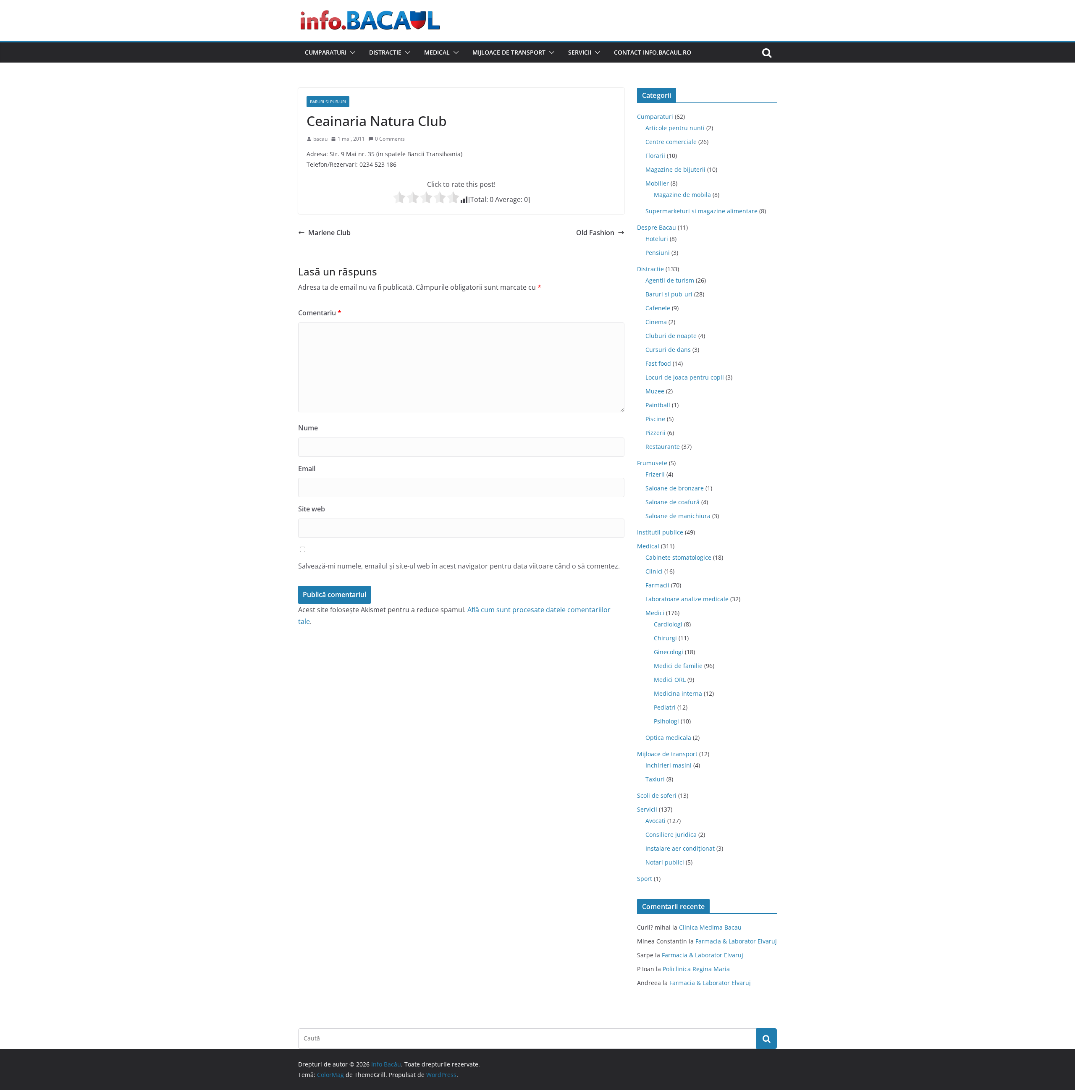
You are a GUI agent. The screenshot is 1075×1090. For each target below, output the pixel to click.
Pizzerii (655, 433)
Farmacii (657, 585)
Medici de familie (678, 666)
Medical (437, 52)
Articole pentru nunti (675, 128)
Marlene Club (329, 232)
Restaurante (662, 447)
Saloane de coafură (672, 502)
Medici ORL (670, 680)
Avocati (655, 821)
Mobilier (657, 183)
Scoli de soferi (656, 795)
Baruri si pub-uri (328, 102)
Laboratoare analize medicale (687, 599)
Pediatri (665, 707)
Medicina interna (678, 693)
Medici (654, 613)
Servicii (579, 52)
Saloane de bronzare (674, 488)
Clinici (654, 571)
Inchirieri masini (668, 765)
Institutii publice (660, 532)
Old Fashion (595, 232)
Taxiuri (655, 779)
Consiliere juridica (671, 834)
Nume (308, 427)
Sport (644, 879)
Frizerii (655, 474)
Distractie (385, 52)
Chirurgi (665, 638)
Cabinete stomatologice (678, 557)
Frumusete (652, 463)
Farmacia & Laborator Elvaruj (736, 941)
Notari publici (664, 862)
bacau (320, 138)
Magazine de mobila (682, 195)
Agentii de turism (669, 280)
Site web (311, 509)
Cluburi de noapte (671, 336)
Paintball (657, 405)
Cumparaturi (325, 52)
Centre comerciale (671, 142)
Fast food (658, 363)
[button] (351, 52)
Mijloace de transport (508, 52)
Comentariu (319, 312)
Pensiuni (657, 253)
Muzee (654, 391)
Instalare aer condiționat (680, 848)
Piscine (655, 419)
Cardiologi (668, 624)
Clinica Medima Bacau (710, 927)
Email (306, 468)
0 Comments (390, 138)
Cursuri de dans (668, 350)
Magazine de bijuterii (675, 169)
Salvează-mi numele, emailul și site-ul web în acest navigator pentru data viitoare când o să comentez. (459, 566)
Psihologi (666, 721)
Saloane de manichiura (678, 516)
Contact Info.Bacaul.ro (652, 52)
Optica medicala (668, 738)
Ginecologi (668, 652)
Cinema (656, 322)
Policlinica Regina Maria (696, 969)
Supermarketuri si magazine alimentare (701, 211)
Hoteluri (656, 239)
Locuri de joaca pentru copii (684, 377)
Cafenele (657, 308)
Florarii (655, 156)
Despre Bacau (656, 227)
